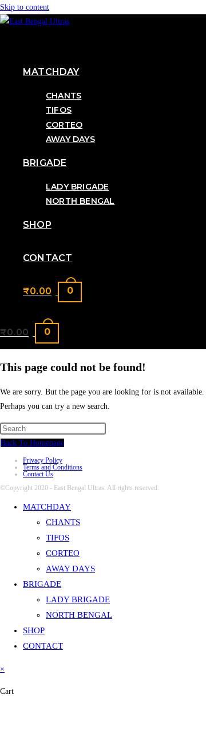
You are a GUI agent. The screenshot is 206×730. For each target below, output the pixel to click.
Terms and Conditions (52, 467)
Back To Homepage (32, 443)
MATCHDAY (47, 506)
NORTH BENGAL (79, 614)
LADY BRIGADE (78, 599)
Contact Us (38, 474)
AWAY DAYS (70, 568)
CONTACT (43, 645)
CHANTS (63, 522)
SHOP (34, 630)
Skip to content (24, 7)
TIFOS (57, 537)
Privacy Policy (42, 460)
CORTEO (63, 553)
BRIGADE (42, 584)
